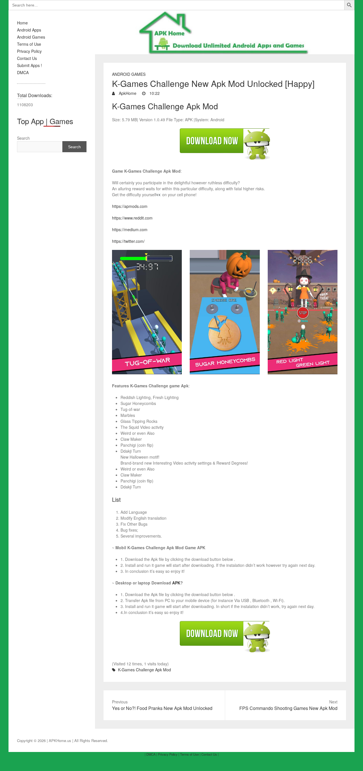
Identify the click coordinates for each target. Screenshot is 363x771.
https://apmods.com (129, 206)
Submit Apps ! (29, 65)
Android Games (31, 37)
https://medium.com (129, 229)
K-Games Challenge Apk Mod (144, 669)
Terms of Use (29, 44)
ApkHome (127, 93)
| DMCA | (151, 754)
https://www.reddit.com (132, 218)
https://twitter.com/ (128, 241)
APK (176, 583)
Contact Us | (210, 754)
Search (23, 138)
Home (22, 23)
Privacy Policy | (168, 754)
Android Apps (29, 30)
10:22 (154, 93)
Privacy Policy (29, 51)
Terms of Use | (190, 754)
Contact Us (27, 58)
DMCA (23, 72)
